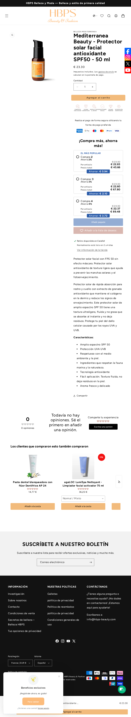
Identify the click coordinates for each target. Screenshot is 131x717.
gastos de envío (106, 72)
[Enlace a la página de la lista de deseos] (102, 15)
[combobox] (83, 499)
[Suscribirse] (90, 562)
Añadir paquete (98, 222)
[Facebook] (128, 51)
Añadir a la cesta (33, 506)
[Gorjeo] (128, 64)
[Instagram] (128, 57)
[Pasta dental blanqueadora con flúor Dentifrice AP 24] (33, 466)
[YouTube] (128, 70)
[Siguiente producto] (119, 481)
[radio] (98, 162)
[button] (6, 15)
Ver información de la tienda (92, 250)
